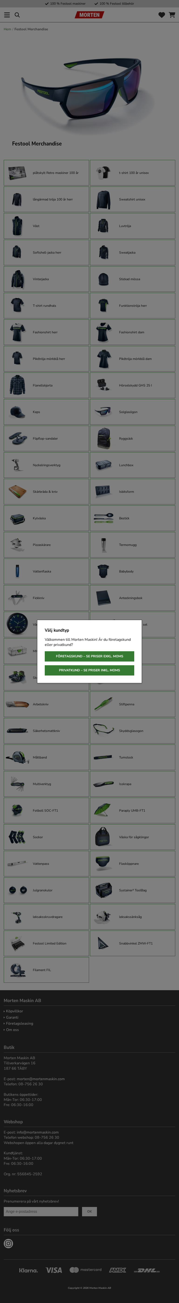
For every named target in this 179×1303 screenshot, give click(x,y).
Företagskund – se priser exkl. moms (89, 656)
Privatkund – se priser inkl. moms (89, 670)
